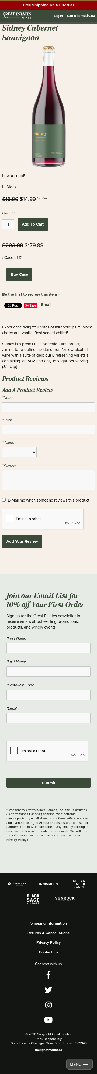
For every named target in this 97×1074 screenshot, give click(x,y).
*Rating (8, 442)
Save (32, 305)
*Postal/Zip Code (20, 685)
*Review (9, 465)
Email (46, 305)
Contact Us (48, 952)
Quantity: (9, 213)
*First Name (16, 638)
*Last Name (16, 661)
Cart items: (81, 15)
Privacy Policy (16, 839)
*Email (7, 420)
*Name (7, 397)
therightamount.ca (48, 1049)
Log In (58, 15)
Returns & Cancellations (48, 933)
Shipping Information (48, 923)
